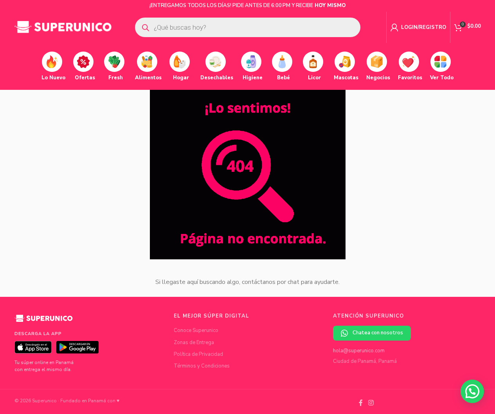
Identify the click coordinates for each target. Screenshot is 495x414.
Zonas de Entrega (194, 342)
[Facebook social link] (360, 403)
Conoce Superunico (196, 330)
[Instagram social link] (370, 403)
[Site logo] (63, 27)
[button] (472, 391)
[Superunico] (43, 321)
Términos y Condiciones (202, 365)
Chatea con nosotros (378, 332)
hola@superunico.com (359, 350)
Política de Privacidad (198, 354)
